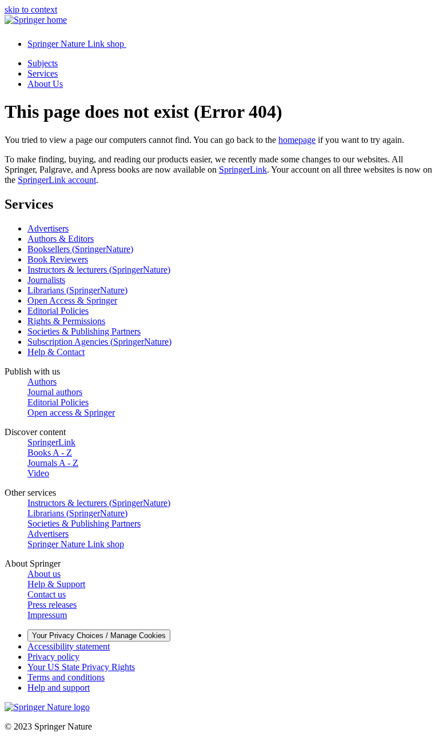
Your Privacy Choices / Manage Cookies (99, 635)
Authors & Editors (60, 239)
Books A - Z (49, 452)
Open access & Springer (71, 412)
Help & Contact (56, 352)
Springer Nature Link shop (75, 544)
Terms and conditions (66, 677)
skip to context (31, 9)
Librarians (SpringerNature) (77, 290)
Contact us (46, 594)
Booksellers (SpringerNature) (80, 249)
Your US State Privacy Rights (81, 667)
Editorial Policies (58, 311)
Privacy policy (53, 657)
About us (44, 574)
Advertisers (48, 228)
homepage (297, 140)
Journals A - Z (52, 463)
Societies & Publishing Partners (84, 331)
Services (42, 73)
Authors (42, 382)
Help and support (58, 687)
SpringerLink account (57, 180)
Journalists (46, 280)
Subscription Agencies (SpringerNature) (99, 341)
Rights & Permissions (66, 321)
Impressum (47, 615)
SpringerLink (243, 169)
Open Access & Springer (72, 300)
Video (38, 473)
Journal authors (54, 392)
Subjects (42, 63)
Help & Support (56, 584)
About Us (45, 84)
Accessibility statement (68, 646)
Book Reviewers (57, 259)
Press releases (52, 604)
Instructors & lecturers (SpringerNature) (98, 269)
